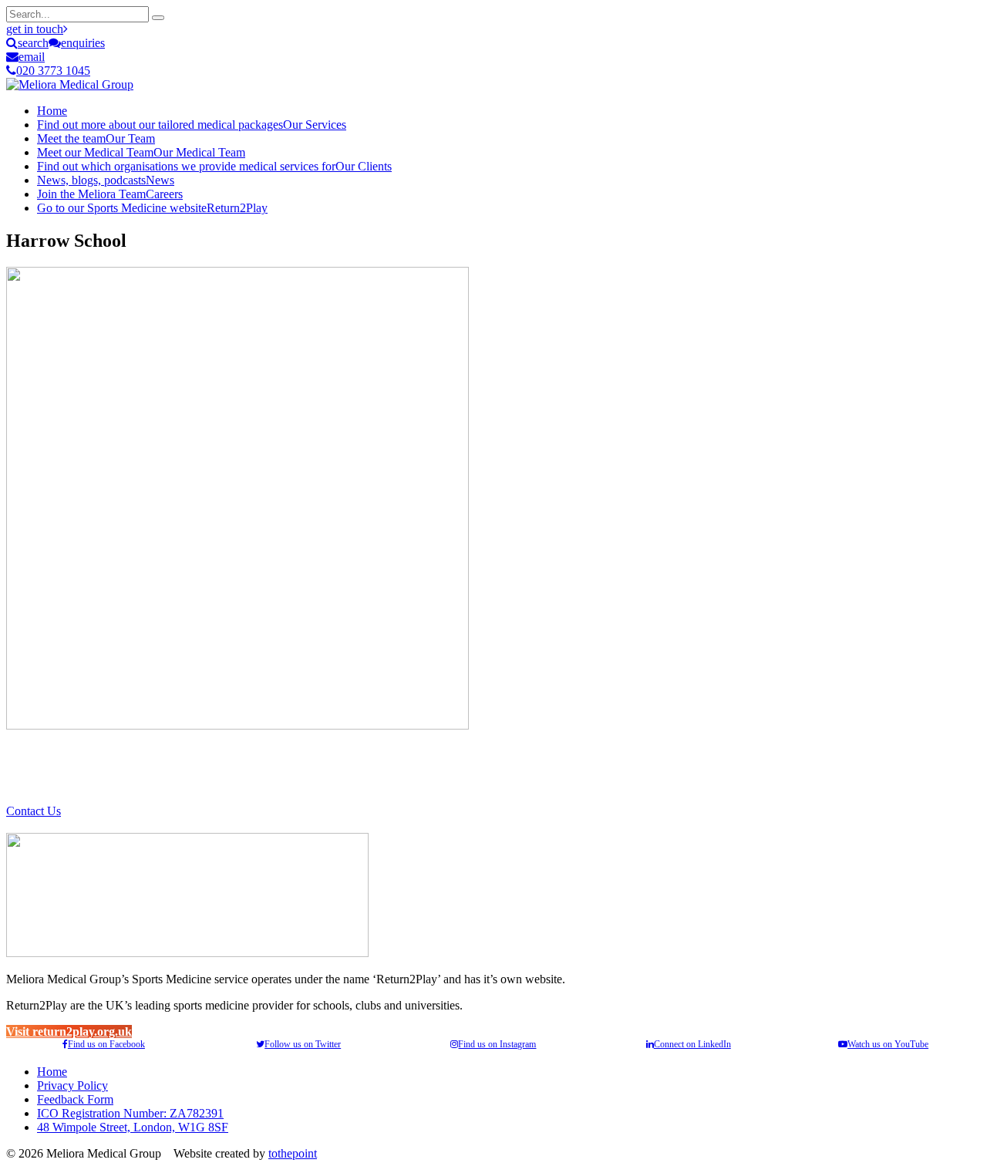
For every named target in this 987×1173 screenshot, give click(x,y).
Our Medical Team (141, 152)
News (105, 180)
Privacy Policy (72, 1085)
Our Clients (214, 166)
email (32, 56)
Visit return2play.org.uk (69, 1031)
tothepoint (292, 1153)
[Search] (158, 17)
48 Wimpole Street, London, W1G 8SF (132, 1127)
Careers (110, 194)
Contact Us (33, 810)
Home (52, 110)
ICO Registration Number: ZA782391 (130, 1113)
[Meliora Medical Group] (69, 84)
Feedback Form (75, 1099)
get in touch (34, 28)
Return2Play (152, 207)
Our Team (96, 138)
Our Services (191, 124)
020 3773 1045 (53, 70)
